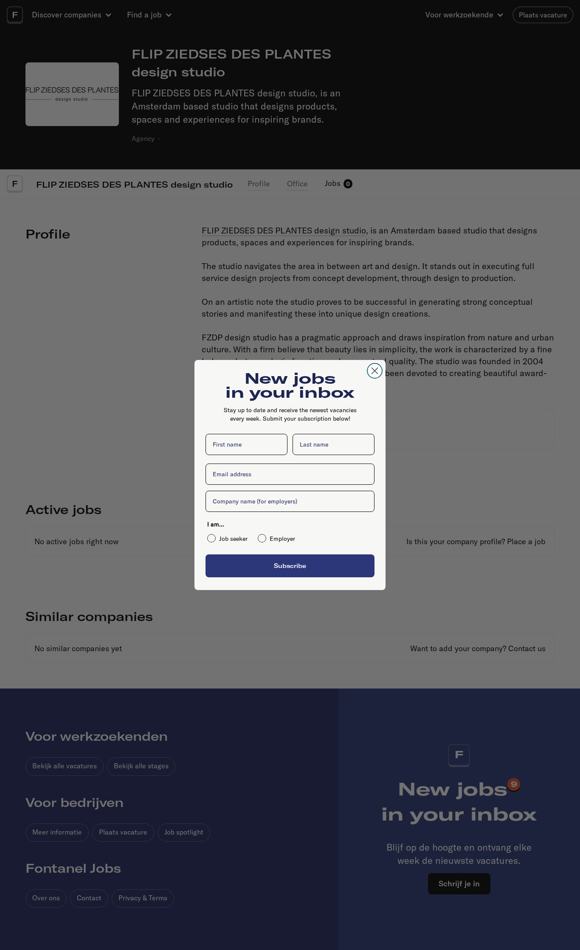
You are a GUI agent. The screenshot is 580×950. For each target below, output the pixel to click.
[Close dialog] (374, 370)
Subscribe (290, 565)
